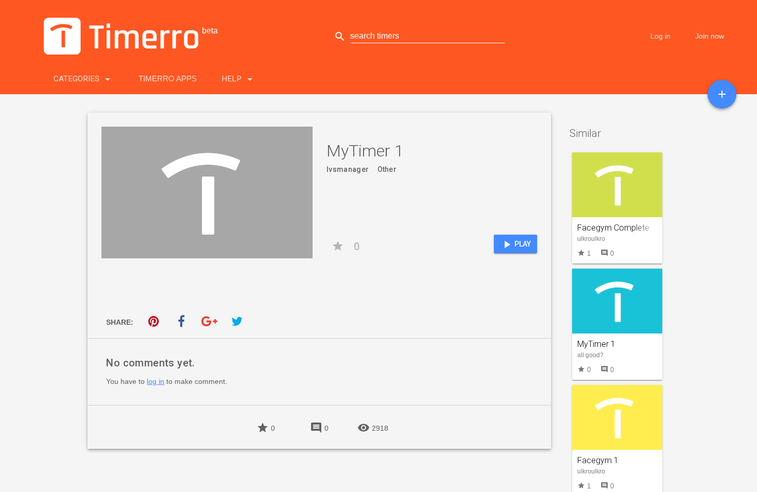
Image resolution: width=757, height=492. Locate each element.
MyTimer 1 (596, 344)
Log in (660, 36)
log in (155, 381)
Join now (709, 36)
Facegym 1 (597, 460)
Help (238, 79)
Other (387, 169)
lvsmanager (347, 169)
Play (516, 244)
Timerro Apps (168, 78)
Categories (84, 79)
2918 (372, 427)
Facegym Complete (613, 228)
